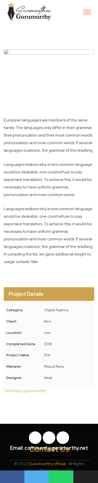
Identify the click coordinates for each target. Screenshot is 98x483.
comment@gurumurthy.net (56, 448)
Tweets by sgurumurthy (25, 390)
